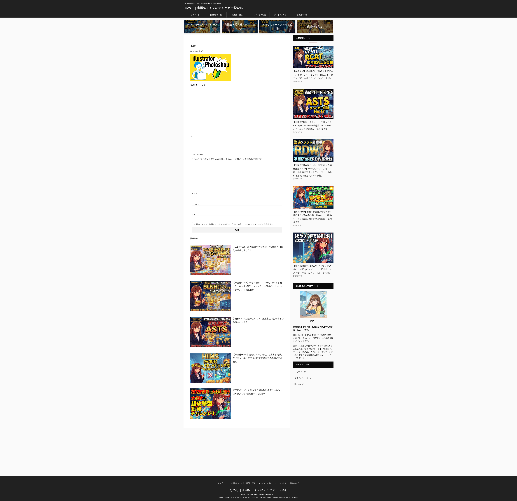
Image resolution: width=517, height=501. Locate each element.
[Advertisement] (237, 108)
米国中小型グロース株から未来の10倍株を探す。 (258, 494)
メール (195, 203)
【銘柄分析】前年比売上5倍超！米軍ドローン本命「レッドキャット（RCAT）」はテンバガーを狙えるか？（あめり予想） (313, 75)
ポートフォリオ (280, 14)
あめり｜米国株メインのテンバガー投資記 (214, 8)
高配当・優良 (237, 14)
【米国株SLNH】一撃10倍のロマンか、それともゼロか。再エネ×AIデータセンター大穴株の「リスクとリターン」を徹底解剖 (258, 286)
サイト (194, 214)
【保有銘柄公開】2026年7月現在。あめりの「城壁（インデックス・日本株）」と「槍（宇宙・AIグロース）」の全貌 (312, 269)
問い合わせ (299, 384)
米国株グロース (216, 14)
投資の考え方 (302, 14)
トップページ (194, 14)
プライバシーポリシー (303, 378)
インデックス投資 (259, 14)
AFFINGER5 (293, 497)
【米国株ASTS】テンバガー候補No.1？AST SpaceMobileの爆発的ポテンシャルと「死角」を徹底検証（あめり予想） (312, 125)
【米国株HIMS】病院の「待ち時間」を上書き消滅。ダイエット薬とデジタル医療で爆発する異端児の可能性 (258, 358)
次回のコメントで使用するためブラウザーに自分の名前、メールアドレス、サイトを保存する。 (234, 224)
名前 (194, 193)
